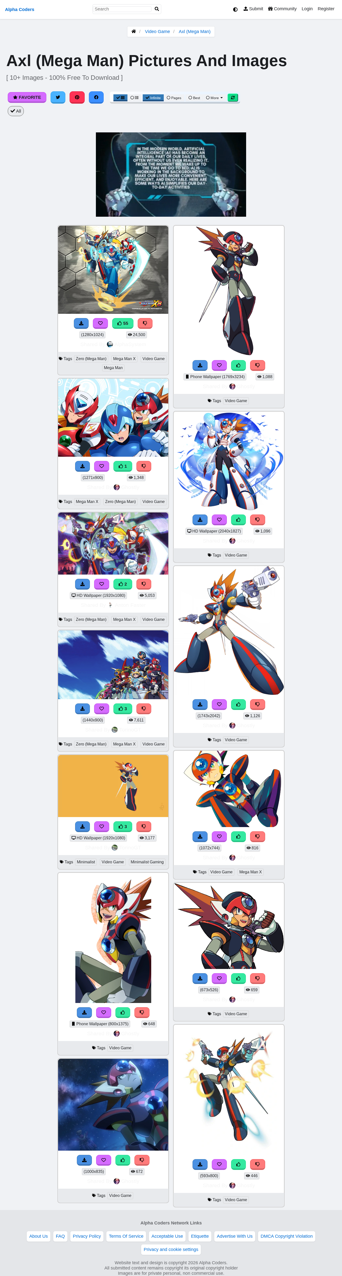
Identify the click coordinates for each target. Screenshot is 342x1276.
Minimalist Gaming (147, 862)
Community (285, 8)
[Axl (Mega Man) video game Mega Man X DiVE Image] (229, 508)
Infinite (155, 98)
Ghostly (130, 487)
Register (326, 8)
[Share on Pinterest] (77, 97)
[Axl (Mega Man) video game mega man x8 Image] (229, 1153)
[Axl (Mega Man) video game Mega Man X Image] (229, 825)
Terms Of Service (126, 1236)
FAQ (60, 1236)
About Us (38, 1236)
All (18, 111)
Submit (255, 8)
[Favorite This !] (101, 466)
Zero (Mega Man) (91, 359)
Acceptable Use (167, 1236)
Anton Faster (130, 605)
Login (307, 8)
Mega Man (113, 368)
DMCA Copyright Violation (287, 1236)
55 (125, 323)
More (215, 98)
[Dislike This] (143, 466)
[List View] (134, 97)
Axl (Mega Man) (195, 31)
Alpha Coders (19, 9)
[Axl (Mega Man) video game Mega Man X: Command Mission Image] (113, 1001)
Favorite (29, 97)
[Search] (157, 9)
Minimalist (86, 862)
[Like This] (122, 1012)
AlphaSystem (130, 344)
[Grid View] (120, 97)
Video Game (157, 31)
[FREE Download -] (82, 466)
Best (196, 98)
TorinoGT (130, 729)
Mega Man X (124, 359)
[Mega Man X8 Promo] (113, 573)
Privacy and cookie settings (171, 1249)
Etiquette (200, 1236)
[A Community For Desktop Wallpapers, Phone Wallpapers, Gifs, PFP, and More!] (133, 31)
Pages (176, 98)
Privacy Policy (87, 1236)
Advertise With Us (235, 1236)
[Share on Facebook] (96, 97)
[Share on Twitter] (58, 97)
